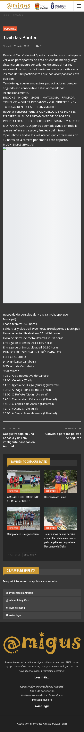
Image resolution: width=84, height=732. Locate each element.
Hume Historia (17, 607)
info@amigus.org (42, 699)
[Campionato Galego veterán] (23, 518)
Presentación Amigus (21, 593)
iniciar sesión (19, 581)
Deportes (10, 28)
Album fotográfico (19, 600)
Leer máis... (42, 677)
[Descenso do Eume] (60, 481)
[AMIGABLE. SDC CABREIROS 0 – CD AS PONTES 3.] (23, 481)
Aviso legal (15, 615)
